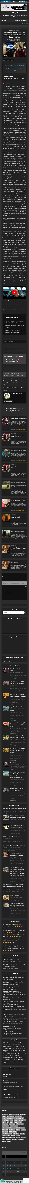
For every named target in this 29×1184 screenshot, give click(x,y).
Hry (8, 1122)
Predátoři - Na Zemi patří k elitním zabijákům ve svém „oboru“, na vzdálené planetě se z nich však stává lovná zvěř (18, 484)
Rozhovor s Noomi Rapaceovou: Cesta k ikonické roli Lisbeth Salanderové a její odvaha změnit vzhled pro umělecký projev (13, 946)
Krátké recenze (5, 1126)
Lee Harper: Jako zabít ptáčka (15, 1029)
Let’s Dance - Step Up (14, 959)
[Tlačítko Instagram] (21, 20)
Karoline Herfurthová (8, 1061)
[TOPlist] (4, 1148)
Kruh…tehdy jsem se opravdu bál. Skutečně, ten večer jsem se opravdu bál (18, 548)
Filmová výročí (18, 1116)
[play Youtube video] (14, 292)
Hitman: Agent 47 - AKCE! (10, 1059)
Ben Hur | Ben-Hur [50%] (14, 992)
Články (8, 1141)
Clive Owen (18, 389)
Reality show (12, 1130)
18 (7, 1168)
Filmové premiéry (19, 1118)
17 (3, 1168)
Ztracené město (13, 963)
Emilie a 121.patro (14, 895)
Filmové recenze (19, 525)
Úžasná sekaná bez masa (15, 1019)
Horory (4, 1122)
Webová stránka (8, 401)
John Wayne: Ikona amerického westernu (14, 845)
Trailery (18, 1137)
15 (21, 1165)
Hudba (11, 1122)
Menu (5, 20)
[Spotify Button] (25, 20)
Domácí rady (23, 1114)
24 (3, 1171)
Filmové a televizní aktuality (21, 429)
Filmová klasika (10, 1116)
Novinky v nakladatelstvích (8, 1128)
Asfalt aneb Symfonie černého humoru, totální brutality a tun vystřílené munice (13, 1023)
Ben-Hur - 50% (12, 989)
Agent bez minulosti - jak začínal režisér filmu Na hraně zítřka (14, 34)
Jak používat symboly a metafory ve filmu (14, 808)
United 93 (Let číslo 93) (14, 961)
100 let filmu (5, 1114)
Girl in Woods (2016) (13, 1013)
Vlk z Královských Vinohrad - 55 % (17, 1018)
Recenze (17, 1130)
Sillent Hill (11, 958)
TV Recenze (23, 1137)
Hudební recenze (17, 1122)
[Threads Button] (19, 20)
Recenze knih (5, 1132)
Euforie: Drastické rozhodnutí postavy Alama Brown (19, 419)
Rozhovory (22, 1134)
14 (18, 1165)
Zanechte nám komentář (15, 40)
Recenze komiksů (12, 1132)
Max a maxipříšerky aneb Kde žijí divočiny (17, 532)
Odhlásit (9, 1070)
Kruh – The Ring (14, 562)
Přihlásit (5, 1070)
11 (7, 1165)
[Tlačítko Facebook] (18, 20)
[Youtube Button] (23, 20)
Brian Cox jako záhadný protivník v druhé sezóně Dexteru (17, 436)
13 (14, 1165)
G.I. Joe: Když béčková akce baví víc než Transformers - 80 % (18, 501)
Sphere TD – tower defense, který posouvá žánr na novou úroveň (18, 750)
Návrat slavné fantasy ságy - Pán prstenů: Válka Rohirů (17, 517)
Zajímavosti (8, 1139)
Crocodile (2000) (12, 976)
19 (10, 1168)
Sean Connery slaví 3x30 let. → (14, 408)
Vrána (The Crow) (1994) (15, 1046)
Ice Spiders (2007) (13, 984)
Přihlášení (24, 577)
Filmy (12, 1120)
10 (3, 1165)
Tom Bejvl (11, 39)
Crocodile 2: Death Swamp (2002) (16, 977)
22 (21, 1168)
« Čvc (3, 1176)
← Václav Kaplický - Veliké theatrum (14, 411)
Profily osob (5, 1130)
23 (25, 1168)
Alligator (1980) (12, 979)
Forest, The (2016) (13, 1004)
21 (18, 1168)
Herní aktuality (22, 1120)
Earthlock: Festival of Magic (15, 1033)
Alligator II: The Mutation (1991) (16, 981)
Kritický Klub (12, 1124)
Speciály (13, 1135)
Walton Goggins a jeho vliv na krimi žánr (18, 467)
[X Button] (16, 20)
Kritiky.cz (14, 12)
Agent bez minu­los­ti (21, 309)
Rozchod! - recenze (13, 968)
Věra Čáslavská (12, 1026)
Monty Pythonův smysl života (18, 763)
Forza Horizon (11, 1034)
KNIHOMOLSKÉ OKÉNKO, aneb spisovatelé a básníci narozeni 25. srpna (17, 905)
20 (14, 1168)
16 (25, 1165)
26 (10, 1171)
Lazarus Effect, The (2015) (14, 1028)
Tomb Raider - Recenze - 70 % (16, 1048)
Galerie (15, 1120)
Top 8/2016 (10, 1031)
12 (10, 1165)
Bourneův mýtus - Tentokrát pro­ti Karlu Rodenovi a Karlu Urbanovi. (15, 331)
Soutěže (8, 1135)
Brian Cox (5, 389)
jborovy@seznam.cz (14, 1097)
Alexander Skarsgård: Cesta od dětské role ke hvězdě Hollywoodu (17, 855)
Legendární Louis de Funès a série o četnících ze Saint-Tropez (18, 708)
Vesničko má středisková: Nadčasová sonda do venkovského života (17, 790)
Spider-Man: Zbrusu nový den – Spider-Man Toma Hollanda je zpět (18, 724)
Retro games (16, 1134)
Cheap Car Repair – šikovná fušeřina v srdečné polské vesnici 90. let (17, 683)
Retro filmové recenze (14, 30)
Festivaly (4, 1116)
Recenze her (23, 1130)
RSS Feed (5, 1076)
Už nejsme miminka (13, 991)
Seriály (3, 1135)
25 (7, 1171)
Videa (3, 1139)
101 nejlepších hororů (14, 1114)
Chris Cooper (11, 389)
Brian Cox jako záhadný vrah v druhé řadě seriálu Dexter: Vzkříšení (18, 451)
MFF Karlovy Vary (14, 1126)
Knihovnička (5, 1124)
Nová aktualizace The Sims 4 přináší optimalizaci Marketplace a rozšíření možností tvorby (13, 886)
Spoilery (18, 1135)
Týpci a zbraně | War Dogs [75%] (16, 982)
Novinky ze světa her (20, 1128)
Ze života (4, 1141)
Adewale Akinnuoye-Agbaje (16, 387)
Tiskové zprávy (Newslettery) (8, 1137)
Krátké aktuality (19, 1124)
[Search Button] (26, 20)
